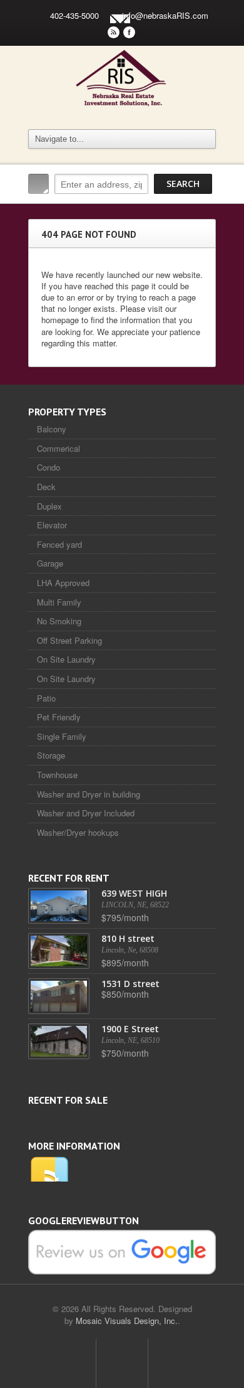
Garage (50, 563)
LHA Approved (63, 583)
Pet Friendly (59, 717)
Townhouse (57, 775)
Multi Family (59, 602)
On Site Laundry (66, 659)
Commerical (58, 448)
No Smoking (59, 621)
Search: (38, 184)
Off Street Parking (69, 640)
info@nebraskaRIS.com (165, 15)
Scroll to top (122, 1363)
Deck (46, 487)
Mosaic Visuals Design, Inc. (127, 1321)
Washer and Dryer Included (86, 813)
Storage (51, 755)
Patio (46, 698)
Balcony (51, 429)
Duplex (49, 506)
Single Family (61, 736)
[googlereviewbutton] (122, 1251)
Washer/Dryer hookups (78, 832)
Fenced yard (59, 544)
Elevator (52, 525)
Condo (48, 467)
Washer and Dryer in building (88, 794)
